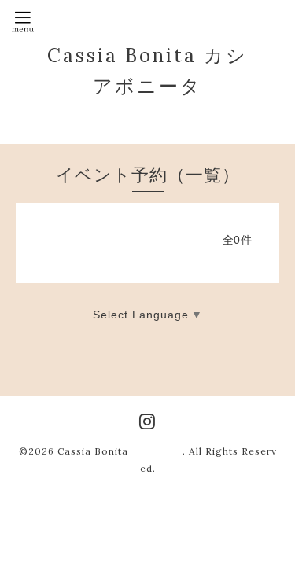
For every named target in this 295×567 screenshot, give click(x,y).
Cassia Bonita (120, 451)
